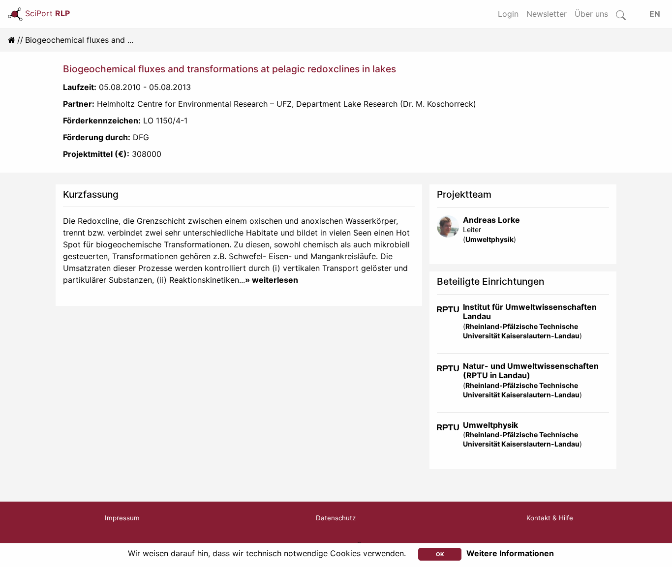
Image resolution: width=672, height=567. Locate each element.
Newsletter (546, 14)
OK (440, 554)
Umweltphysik (489, 239)
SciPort (47, 13)
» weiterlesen (271, 280)
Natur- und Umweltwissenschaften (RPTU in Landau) (531, 370)
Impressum (122, 518)
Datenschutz (336, 518)
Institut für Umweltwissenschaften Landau (530, 311)
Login (508, 14)
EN (654, 14)
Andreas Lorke (491, 220)
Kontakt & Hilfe (549, 518)
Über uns (591, 14)
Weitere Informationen (510, 553)
